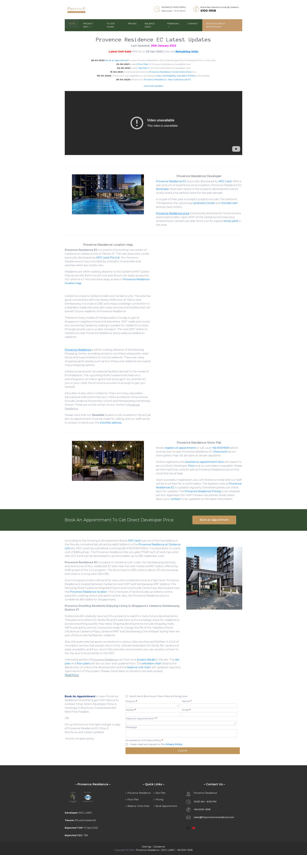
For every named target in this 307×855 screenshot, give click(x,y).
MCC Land (225, 181)
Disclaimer (159, 846)
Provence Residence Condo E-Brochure (170, 72)
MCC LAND (167, 850)
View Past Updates (153, 86)
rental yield (230, 221)
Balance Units (150, 25)
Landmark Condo (204, 203)
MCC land (134, 540)
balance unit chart (139, 667)
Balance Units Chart (138, 806)
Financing (173, 23)
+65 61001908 (220, 447)
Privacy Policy (173, 744)
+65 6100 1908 (185, 850)
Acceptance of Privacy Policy (144, 740)
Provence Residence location (88, 591)
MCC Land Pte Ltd (107, 257)
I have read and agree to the (155, 744)
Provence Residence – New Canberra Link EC (167, 79)
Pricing (132, 23)
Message (131, 727)
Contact (192, 23)
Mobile (131, 709)
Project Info (88, 25)
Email (186, 709)
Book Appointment (166, 806)
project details (146, 659)
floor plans (83, 663)
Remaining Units (187, 51)
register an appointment (180, 447)
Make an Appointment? (141, 718)
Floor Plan (143, 64)
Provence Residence (139, 792)
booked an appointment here (205, 461)
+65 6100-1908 (202, 809)
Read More (72, 674)
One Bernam (229, 203)
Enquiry (131, 701)
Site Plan (142, 68)
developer (162, 189)
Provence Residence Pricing (203, 491)
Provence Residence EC (171, 181)
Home (71, 23)
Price (191, 465)
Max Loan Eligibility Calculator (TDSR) (176, 75)
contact (176, 499)
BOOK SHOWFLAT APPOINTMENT (215, 25)
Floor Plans (111, 25)
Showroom (220, 451)
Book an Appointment (117, 60)
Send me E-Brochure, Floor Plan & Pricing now (158, 696)
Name (186, 701)
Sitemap (146, 846)
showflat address (110, 422)
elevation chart (152, 663)
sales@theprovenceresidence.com (214, 817)
